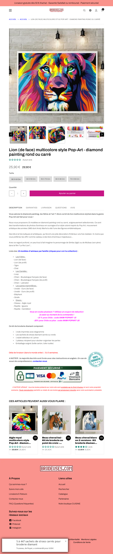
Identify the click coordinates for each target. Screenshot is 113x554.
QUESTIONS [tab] (61, 208)
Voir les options (35, 438)
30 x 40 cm (16, 179)
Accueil (13, 19)
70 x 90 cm (74, 179)
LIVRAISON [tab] (46, 208)
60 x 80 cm (60, 179)
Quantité (13, 187)
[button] (15, 160)
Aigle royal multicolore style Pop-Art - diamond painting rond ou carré (19, 442)
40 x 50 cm (30, 179)
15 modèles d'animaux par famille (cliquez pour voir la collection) (47, 251)
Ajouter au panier (67, 193)
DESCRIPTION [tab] (15, 208)
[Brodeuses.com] (56, 10)
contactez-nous (40, 361)
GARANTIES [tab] (31, 208)
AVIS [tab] (72, 208)
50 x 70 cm (45, 179)
